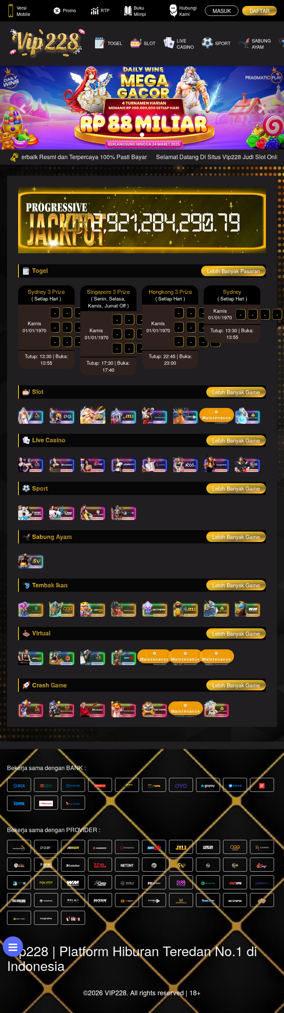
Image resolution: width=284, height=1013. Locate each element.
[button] (21, 106)
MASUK (222, 10)
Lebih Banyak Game (236, 392)
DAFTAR (260, 10)
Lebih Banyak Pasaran (233, 271)
